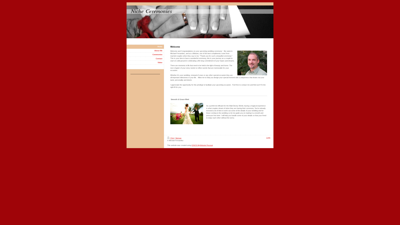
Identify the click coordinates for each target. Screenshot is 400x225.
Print (172, 138)
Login (268, 138)
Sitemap (178, 138)
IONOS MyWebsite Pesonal (202, 145)
